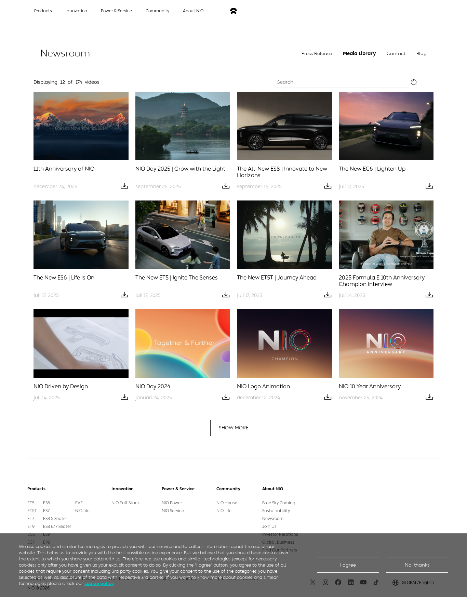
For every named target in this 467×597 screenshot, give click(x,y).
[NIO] (233, 11)
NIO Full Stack (125, 503)
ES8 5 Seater (55, 518)
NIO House (226, 503)
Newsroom (272, 518)
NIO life (82, 510)
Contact (396, 53)
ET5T (32, 510)
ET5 (31, 503)
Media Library (359, 53)
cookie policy (99, 583)
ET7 (30, 518)
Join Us (269, 526)
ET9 (31, 526)
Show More (234, 428)
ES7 (46, 510)
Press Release (317, 53)
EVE (79, 503)
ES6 (46, 503)
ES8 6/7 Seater (57, 526)
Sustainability (276, 510)
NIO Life (223, 510)
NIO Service (173, 510)
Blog (421, 53)
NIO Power (172, 503)
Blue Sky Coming (278, 503)
